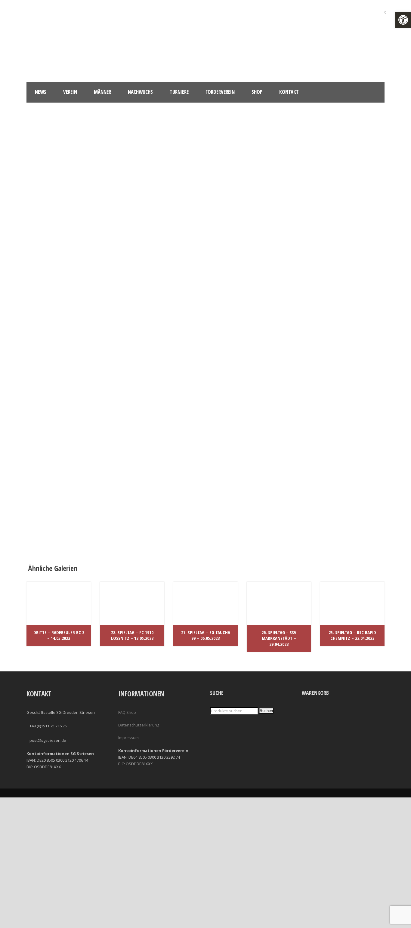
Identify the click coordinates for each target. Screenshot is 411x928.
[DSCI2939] (250, 396)
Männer (102, 91)
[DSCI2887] (160, 207)
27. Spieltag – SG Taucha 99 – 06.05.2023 (205, 635)
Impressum (128, 737)
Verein (70, 91)
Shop (257, 91)
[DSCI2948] (160, 490)
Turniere (179, 91)
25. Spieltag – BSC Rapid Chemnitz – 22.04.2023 (352, 635)
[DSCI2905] (250, 302)
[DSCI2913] (70, 396)
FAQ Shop (127, 712)
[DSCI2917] (160, 396)
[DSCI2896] (70, 302)
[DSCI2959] (341, 396)
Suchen (266, 710)
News (40, 91)
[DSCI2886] (70, 207)
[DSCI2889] (341, 207)
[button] (403, 20)
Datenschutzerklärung (138, 725)
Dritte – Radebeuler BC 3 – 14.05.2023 (58, 635)
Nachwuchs (140, 91)
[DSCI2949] (70, 490)
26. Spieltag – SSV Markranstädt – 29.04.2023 (278, 638)
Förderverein (220, 91)
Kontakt (289, 91)
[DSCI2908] (341, 302)
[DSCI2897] (160, 302)
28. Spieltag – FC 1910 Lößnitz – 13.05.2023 (132, 635)
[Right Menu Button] (407, 924)
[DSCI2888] (250, 207)
